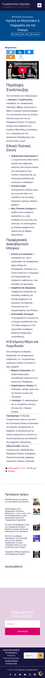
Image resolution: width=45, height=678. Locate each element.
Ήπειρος (11, 471)
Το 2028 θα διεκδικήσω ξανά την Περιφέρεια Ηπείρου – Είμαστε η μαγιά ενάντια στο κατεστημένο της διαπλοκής (17, 527)
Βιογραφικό (14, 650)
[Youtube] (25, 675)
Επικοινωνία (11, 663)
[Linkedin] (20, 52)
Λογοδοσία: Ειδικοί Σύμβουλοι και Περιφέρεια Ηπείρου (17, 553)
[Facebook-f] (10, 675)
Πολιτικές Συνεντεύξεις (23, 17)
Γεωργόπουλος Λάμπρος (16, 3)
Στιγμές (8, 661)
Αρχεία (15, 661)
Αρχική (6, 650)
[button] (39, 5)
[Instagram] (30, 675)
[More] (10, 57)
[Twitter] (10, 52)
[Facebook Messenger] (29, 52)
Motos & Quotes (11, 658)
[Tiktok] (15, 675)
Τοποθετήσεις (11, 653)
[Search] (41, 655)
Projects (11, 655)
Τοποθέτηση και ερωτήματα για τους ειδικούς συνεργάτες (17, 500)
